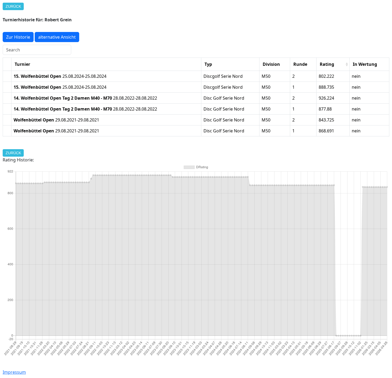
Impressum (14, 372)
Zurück (13, 6)
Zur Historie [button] (18, 37)
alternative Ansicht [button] (57, 37)
